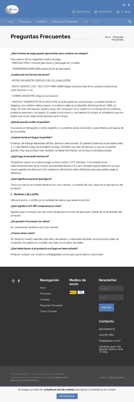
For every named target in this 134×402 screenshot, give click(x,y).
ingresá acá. (61, 377)
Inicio (10, 21)
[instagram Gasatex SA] (124, 5)
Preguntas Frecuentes (65, 21)
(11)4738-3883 (106, 335)
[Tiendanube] (112, 378)
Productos (25, 21)
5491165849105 (107, 329)
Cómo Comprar (48, 311)
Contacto (41, 21)
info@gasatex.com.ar (110, 340)
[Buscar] (130, 22)
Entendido (67, 396)
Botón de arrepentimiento (24, 380)
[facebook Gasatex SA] (129, 5)
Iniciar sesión (105, 12)
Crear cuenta (83, 12)
